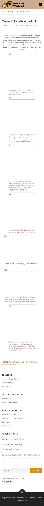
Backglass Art (7, 386)
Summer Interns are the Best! (13, 439)
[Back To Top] (22, 492)
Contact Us (6, 422)
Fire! (3, 460)
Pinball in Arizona (19, 362)
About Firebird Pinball (10, 414)
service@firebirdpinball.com (13, 478)
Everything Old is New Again (12, 444)
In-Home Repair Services (11, 379)
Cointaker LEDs (22, 230)
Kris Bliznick (32, 26)
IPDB (18, 94)
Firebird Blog (10, 12)
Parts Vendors (7, 398)
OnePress (32, 498)
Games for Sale (7, 383)
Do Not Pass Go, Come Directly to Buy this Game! (21, 455)
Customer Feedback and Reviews (14, 418)
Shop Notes (15, 364)
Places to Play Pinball (10, 402)
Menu (40, 4)
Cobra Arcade (21, 348)
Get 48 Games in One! (10, 450)
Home (3, 12)
